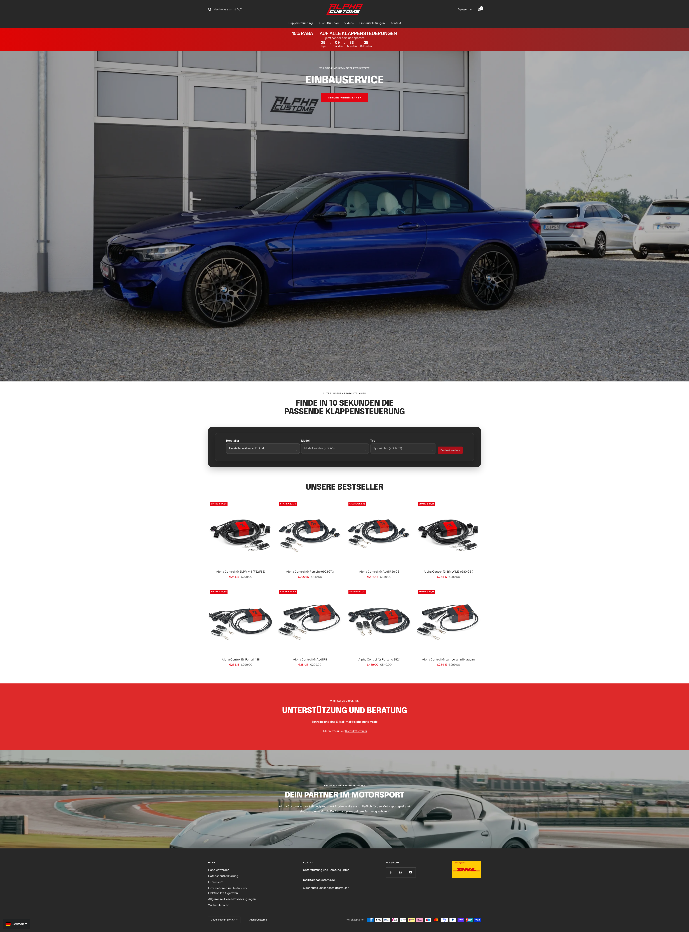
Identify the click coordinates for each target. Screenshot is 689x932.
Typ (372, 440)
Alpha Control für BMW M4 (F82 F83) (240, 571)
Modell (305, 440)
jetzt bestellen (344, 108)
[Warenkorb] (479, 9)
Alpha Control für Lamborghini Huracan (448, 659)
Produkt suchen (450, 450)
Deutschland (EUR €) (222, 919)
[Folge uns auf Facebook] (391, 872)
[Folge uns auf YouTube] (411, 872)
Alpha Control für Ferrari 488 (241, 659)
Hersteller (232, 440)
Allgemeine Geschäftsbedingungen (232, 899)
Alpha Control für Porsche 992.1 (379, 659)
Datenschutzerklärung (223, 876)
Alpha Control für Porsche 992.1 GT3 (310, 571)
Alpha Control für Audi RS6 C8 (379, 571)
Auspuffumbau (328, 23)
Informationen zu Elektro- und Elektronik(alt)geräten (228, 890)
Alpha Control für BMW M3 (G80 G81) (448, 571)
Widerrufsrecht (218, 905)
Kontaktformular (356, 731)
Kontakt (396, 23)
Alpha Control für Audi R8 (310, 659)
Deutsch (463, 9)
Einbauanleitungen (372, 23)
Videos (349, 23)
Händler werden (218, 870)
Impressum (215, 882)
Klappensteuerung (300, 23)
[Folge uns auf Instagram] (401, 872)
